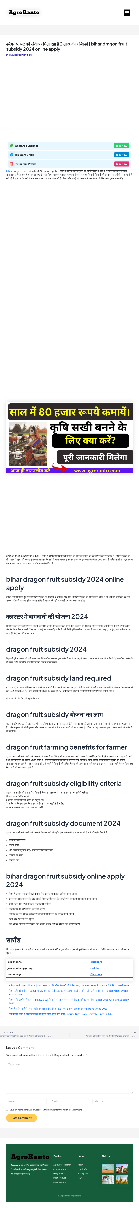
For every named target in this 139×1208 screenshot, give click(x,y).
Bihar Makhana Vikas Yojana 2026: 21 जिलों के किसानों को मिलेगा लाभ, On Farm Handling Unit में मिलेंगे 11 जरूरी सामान (69, 985)
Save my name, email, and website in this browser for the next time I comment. (46, 1109)
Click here (96, 974)
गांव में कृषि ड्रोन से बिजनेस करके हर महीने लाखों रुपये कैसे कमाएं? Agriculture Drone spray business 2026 (60, 1014)
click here (96, 961)
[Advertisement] (69, 80)
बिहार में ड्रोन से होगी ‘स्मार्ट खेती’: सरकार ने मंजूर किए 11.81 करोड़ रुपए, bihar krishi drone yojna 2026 (58, 1008)
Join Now (121, 145)
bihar (9, 171)
